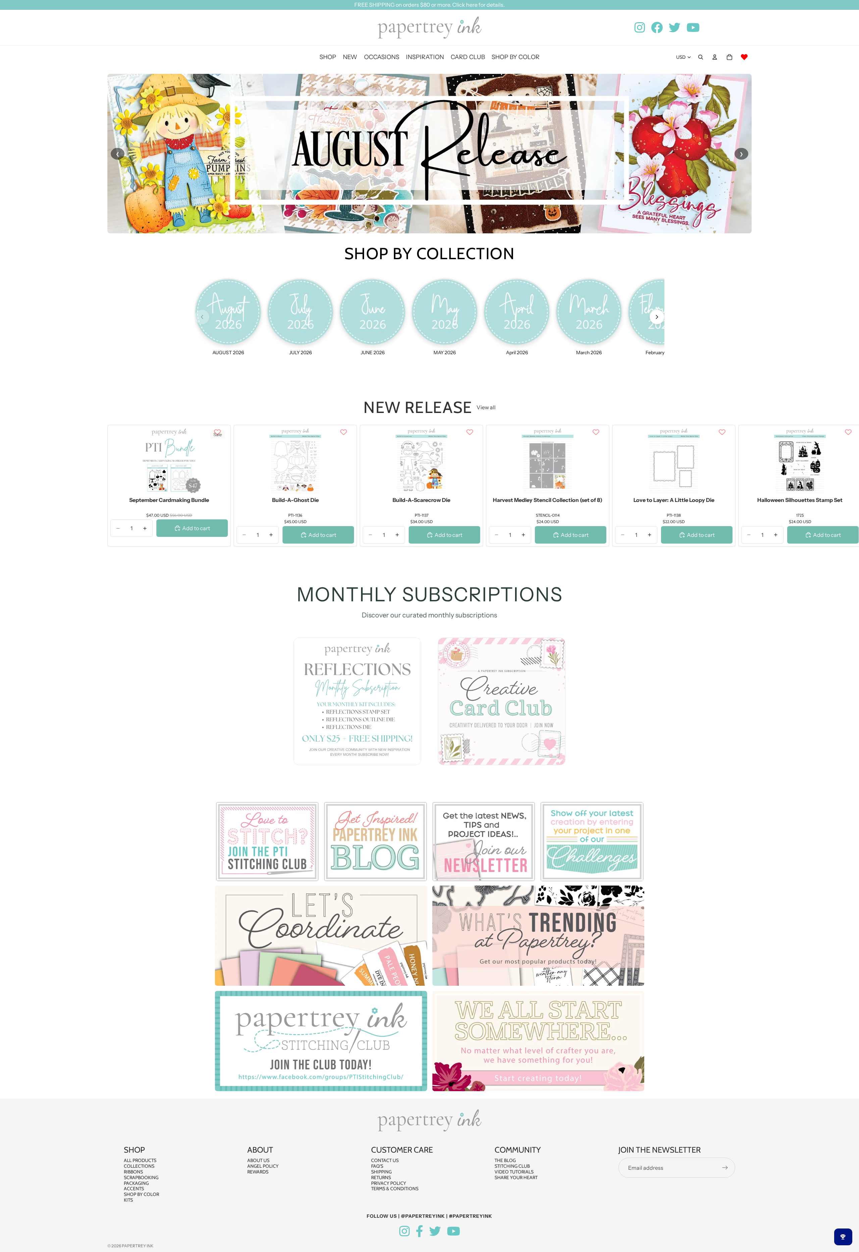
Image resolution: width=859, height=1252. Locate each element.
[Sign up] (725, 1168)
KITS (128, 1200)
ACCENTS (134, 1189)
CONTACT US (385, 1161)
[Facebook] (419, 1231)
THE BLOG (505, 1161)
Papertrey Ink (137, 1245)
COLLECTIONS (139, 1166)
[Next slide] (744, 485)
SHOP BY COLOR (141, 1194)
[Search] (700, 57)
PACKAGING (136, 1183)
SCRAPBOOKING (141, 1177)
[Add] (217, 484)
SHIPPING (381, 1172)
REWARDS (257, 1172)
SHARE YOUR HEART (516, 1177)
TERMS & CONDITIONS (394, 1189)
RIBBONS (133, 1172)
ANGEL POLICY (263, 1166)
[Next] (657, 317)
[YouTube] (453, 1231)
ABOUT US (258, 1161)
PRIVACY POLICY (388, 1183)
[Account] (714, 57)
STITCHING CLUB (512, 1166)
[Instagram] (404, 1231)
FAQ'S (377, 1166)
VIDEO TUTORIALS (514, 1172)
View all (486, 407)
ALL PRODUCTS (140, 1161)
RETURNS (381, 1177)
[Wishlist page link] (744, 57)
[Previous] (202, 317)
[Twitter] (435, 1231)
